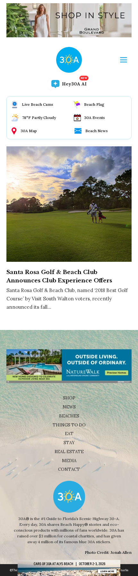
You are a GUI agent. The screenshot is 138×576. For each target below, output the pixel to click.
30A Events (94, 117)
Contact (69, 469)
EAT (69, 433)
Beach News (96, 130)
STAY (69, 442)
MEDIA (69, 460)
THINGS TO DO (69, 425)
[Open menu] (124, 60)
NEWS (69, 407)
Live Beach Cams (37, 104)
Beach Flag (94, 104)
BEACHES (69, 416)
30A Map (29, 130)
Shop (69, 398)
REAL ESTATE (69, 451)
